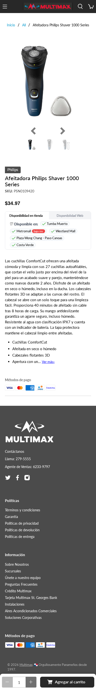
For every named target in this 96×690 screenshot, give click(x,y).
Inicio (11, 25)
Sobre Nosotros (17, 564)
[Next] (61, 131)
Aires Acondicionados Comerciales (31, 611)
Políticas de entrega (19, 536)
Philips (12, 169)
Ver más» (48, 362)
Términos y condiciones (22, 510)
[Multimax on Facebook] (17, 478)
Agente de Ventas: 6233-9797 (27, 467)
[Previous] (34, 131)
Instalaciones (14, 604)
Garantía (11, 517)
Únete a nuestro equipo (23, 578)
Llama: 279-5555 (18, 459)
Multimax (25, 665)
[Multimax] (47, 6)
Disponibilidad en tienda (26, 216)
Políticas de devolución (22, 530)
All (24, 25)
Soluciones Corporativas (23, 617)
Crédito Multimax (18, 591)
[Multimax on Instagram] (27, 478)
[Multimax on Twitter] (8, 478)
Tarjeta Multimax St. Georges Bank (31, 598)
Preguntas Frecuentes (21, 584)
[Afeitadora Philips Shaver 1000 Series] (48, 80)
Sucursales (13, 571)
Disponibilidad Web (70, 216)
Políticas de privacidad (22, 523)
